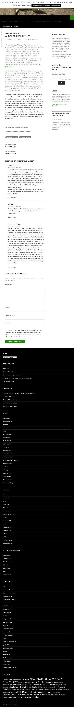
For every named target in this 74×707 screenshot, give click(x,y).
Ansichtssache (7, 589)
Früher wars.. (6, 602)
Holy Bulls (5, 507)
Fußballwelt (6, 609)
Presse (4, 638)
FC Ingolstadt (16, 689)
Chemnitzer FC (6, 687)
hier (22, 337)
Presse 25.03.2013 (11, 146)
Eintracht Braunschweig (48, 687)
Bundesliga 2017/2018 (42, 685)
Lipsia (4, 571)
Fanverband (6, 504)
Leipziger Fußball (7, 622)
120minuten (6, 418)
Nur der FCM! (7, 450)
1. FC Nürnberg (25, 679)
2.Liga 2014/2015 (38, 679)
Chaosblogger (6, 555)
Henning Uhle (6, 399)
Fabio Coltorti (8, 689)
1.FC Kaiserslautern (16, 679)
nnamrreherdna (7, 574)
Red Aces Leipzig (7, 540)
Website (7, 323)
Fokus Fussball (7, 437)
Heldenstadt (6, 565)
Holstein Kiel (34, 689)
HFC (30, 689)
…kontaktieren (57, 21)
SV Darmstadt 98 (44, 694)
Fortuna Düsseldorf (24, 689)
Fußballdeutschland (8, 606)
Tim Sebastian (61, 694)
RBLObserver (6, 537)
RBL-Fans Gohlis (7, 527)
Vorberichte (6, 664)
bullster (5, 501)
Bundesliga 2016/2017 (24, 684)
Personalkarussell (8, 628)
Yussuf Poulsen (33, 697)
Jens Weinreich (7, 444)
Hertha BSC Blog (7, 441)
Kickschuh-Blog (7, 447)
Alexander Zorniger (12, 137)
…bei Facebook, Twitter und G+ (10, 26)
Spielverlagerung (7, 463)
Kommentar (9, 284)
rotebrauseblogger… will (17, 21)
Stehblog (5, 470)
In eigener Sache (7, 619)
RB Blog (5, 517)
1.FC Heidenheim (7, 679)
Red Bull (50, 692)
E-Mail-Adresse (10, 315)
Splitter (5, 651)
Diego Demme (25, 687)
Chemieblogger (7, 558)
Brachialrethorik (7, 596)
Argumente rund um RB (9, 593)
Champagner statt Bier (9, 599)
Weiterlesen (55, 129)
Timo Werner (53, 694)
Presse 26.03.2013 (10, 152)
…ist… (27, 21)
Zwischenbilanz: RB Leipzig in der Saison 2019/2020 (17, 378)
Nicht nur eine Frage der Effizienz (12, 375)
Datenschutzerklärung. (23, 5)
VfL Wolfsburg (13, 697)
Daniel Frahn (15, 687)
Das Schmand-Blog (8, 561)
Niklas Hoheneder (25, 137)
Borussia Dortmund (9, 684)
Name (7, 307)
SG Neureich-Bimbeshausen (10, 460)
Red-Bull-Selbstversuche (9, 641)
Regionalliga (56, 692)
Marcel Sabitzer (63, 689)
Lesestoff (5, 625)
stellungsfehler (7, 473)
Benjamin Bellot (59, 682)
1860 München (23, 682)
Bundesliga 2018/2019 (58, 684)
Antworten (12, 197)
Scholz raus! (6, 368)
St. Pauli (27, 694)
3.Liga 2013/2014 (11, 682)
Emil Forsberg (59, 687)
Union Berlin (6, 697)
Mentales (14, 403)
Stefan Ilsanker (34, 694)
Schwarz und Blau (8, 457)
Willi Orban (22, 697)
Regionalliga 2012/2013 (10, 694)
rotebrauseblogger (21, 39)
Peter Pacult (5, 692)
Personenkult (6, 632)
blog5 (4, 431)
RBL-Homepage (7, 530)
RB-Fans (5, 524)
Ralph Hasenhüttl (40, 692)
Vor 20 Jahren (7, 661)
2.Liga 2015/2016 (54, 679)
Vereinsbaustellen (8, 658)
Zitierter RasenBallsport (13, 33)
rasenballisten (7, 511)
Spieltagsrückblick (8, 648)
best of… (5, 21)
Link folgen (60, 43)
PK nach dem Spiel (8, 635)
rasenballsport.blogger (9, 514)
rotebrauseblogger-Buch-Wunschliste (61, 57)
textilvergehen (7, 476)
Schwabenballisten (8, 543)
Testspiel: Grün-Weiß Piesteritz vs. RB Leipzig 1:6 (22, 393)
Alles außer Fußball (8, 381)
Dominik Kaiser (37, 687)
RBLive (5, 533)
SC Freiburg (21, 694)
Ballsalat (5, 428)
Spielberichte (6, 645)
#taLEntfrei (6, 494)
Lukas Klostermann (43, 689)
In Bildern (5, 615)
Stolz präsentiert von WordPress (10, 704)
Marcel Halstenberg (53, 689)
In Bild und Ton (7, 612)
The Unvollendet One (9, 371)
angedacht (5, 424)
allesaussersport (7, 421)
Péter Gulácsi (12, 692)
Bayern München (51, 682)
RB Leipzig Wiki (7, 520)
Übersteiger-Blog (7, 479)
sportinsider (6, 466)
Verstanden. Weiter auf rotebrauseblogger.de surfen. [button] (46, 5)
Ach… (4, 586)
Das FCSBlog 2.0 (7, 434)
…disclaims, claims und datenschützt (41, 21)
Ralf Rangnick (25, 691)
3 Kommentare (34, 39)
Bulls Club (5, 498)
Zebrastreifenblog (8, 483)
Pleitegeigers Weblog (9, 453)
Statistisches (6, 654)
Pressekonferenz (10, 64)
